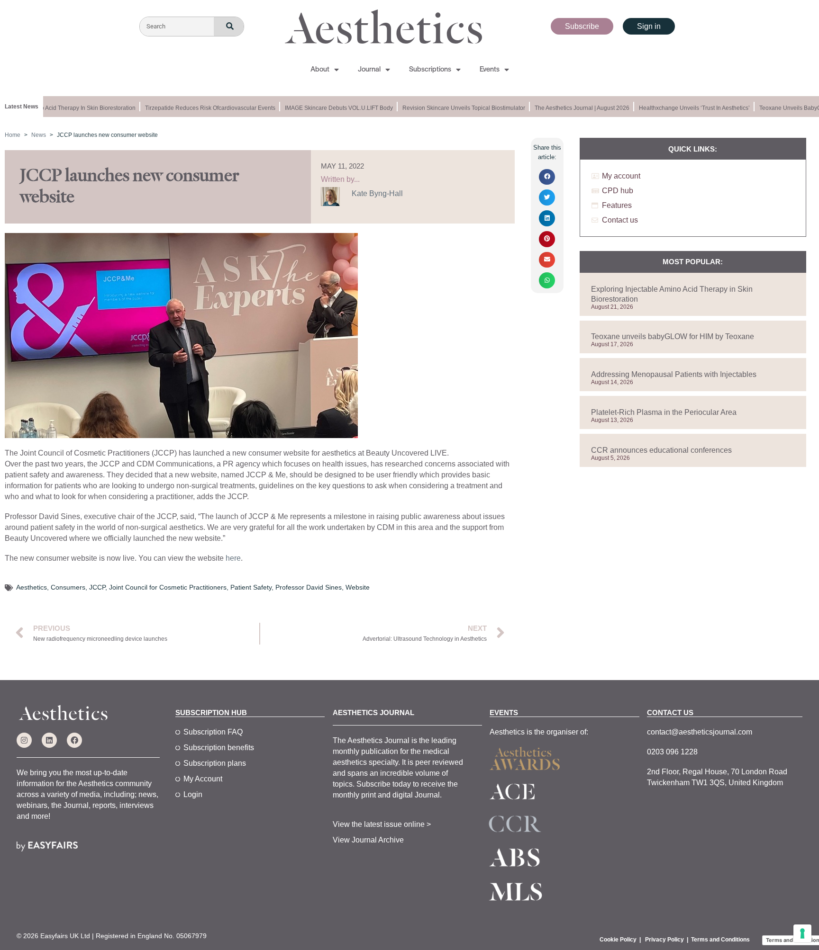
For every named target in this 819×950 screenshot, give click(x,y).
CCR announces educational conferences (661, 450)
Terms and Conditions (720, 939)
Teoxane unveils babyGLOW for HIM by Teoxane (672, 336)
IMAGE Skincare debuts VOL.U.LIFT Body (331, 108)
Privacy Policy (664, 939)
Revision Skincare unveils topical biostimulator (455, 108)
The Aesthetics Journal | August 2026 (574, 108)
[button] (547, 177)
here (233, 558)
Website (358, 587)
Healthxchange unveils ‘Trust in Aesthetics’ (686, 108)
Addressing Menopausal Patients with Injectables (673, 374)
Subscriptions (430, 69)
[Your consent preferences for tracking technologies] (802, 933)
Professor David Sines (308, 587)
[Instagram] (24, 740)
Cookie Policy (618, 939)
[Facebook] (74, 740)
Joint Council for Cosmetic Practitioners (168, 587)
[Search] (229, 26)
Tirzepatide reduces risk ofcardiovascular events (202, 108)
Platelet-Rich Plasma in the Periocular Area (664, 412)
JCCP (97, 587)
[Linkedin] (49, 740)
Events (490, 69)
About (319, 69)
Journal (369, 69)
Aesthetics (31, 587)
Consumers (68, 587)
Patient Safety (251, 587)
